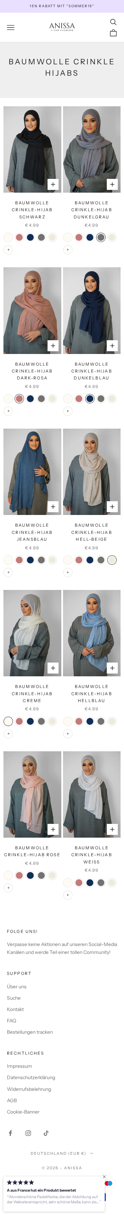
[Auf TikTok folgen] (46, 1133)
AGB (12, 1100)
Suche (14, 998)
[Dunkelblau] (30, 237)
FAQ (11, 1021)
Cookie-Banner (23, 1112)
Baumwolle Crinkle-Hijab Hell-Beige (91, 532)
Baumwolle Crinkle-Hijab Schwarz (32, 209)
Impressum (19, 1066)
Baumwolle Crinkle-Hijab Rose (32, 851)
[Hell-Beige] (52, 237)
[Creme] (8, 237)
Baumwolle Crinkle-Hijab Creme (32, 693)
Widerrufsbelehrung (29, 1089)
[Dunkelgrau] (41, 237)
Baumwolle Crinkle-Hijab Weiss (91, 854)
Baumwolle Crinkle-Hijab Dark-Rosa (32, 371)
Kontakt (15, 1009)
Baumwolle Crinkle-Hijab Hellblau (91, 693)
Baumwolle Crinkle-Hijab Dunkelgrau (91, 209)
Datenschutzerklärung (31, 1077)
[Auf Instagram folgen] (28, 1133)
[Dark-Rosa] (19, 237)
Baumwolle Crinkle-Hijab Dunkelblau (91, 371)
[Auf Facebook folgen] (10, 1133)
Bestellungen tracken (30, 1032)
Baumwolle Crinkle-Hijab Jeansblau (32, 532)
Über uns (17, 986)
